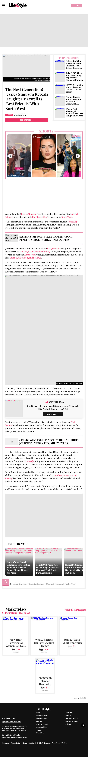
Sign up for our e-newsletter (11, 722)
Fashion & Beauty (42, 715)
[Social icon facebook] (18, 718)
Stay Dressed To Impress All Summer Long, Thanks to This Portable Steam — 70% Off (53, 407)
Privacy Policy (16, 743)
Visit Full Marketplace (75, 610)
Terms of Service (28, 743)
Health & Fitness (42, 724)
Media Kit (68, 724)
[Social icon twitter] (21, 718)
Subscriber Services (71, 718)
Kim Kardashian (36, 584)
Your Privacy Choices (59, 743)
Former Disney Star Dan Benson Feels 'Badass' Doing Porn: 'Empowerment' (73, 100)
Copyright (5, 743)
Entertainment (41, 718)
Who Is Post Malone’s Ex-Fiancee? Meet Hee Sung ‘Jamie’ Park (74, 112)
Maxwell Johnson (54, 584)
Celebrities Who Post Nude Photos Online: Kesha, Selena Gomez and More (74, 64)
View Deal (53, 414)
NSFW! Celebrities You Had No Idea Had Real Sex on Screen (74, 88)
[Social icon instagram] (25, 718)
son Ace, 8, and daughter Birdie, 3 (35, 251)
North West (66, 217)
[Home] (15, 710)
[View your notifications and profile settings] (83, 725)
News (9, 114)
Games (38, 730)
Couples (39, 721)
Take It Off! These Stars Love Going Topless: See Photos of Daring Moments (74, 76)
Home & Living (41, 727)
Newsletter (40, 733)
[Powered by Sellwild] (83, 698)
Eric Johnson (53, 248)
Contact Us (68, 713)
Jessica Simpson (19, 584)
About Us (68, 715)
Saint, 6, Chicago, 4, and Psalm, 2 (25, 258)
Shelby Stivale (21, 115)
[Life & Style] (17, 5)
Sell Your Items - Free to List (16, 613)
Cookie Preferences (43, 743)
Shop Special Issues (71, 721)
